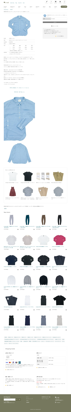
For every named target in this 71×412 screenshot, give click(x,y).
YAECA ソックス (30, 337)
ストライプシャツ (58, 341)
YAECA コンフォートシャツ (47, 337)
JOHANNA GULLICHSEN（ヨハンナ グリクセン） (45, 339)
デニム (63, 341)
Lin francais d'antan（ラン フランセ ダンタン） (28, 339)
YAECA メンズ (10, 337)
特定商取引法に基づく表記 (46, 396)
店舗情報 (27, 402)
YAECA (6, 337)
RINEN (5, 208)
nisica (63, 339)
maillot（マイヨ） (58, 339)
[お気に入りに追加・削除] (18, 229)
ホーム (27, 396)
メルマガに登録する (60, 36)
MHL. (21, 341)
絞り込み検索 (64, 6)
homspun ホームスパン (57, 337)
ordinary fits (26, 341)
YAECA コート (24, 337)
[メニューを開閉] (67, 1)
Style (23, 2)
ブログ (27, 400)
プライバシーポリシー (45, 398)
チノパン (6, 343)
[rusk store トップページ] (6, 2)
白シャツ (43, 341)
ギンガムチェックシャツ (50, 341)
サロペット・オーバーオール (13, 343)
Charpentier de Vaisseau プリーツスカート (12, 339)
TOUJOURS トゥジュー (36, 341)
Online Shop (12, 2)
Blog (16, 2)
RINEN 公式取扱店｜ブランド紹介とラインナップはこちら (19, 87)
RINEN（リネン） (12, 38)
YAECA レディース (17, 337)
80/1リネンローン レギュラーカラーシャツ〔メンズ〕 (18, 40)
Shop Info (20, 2)
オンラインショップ (29, 398)
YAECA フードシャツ (37, 337)
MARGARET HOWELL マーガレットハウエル (12, 341)
